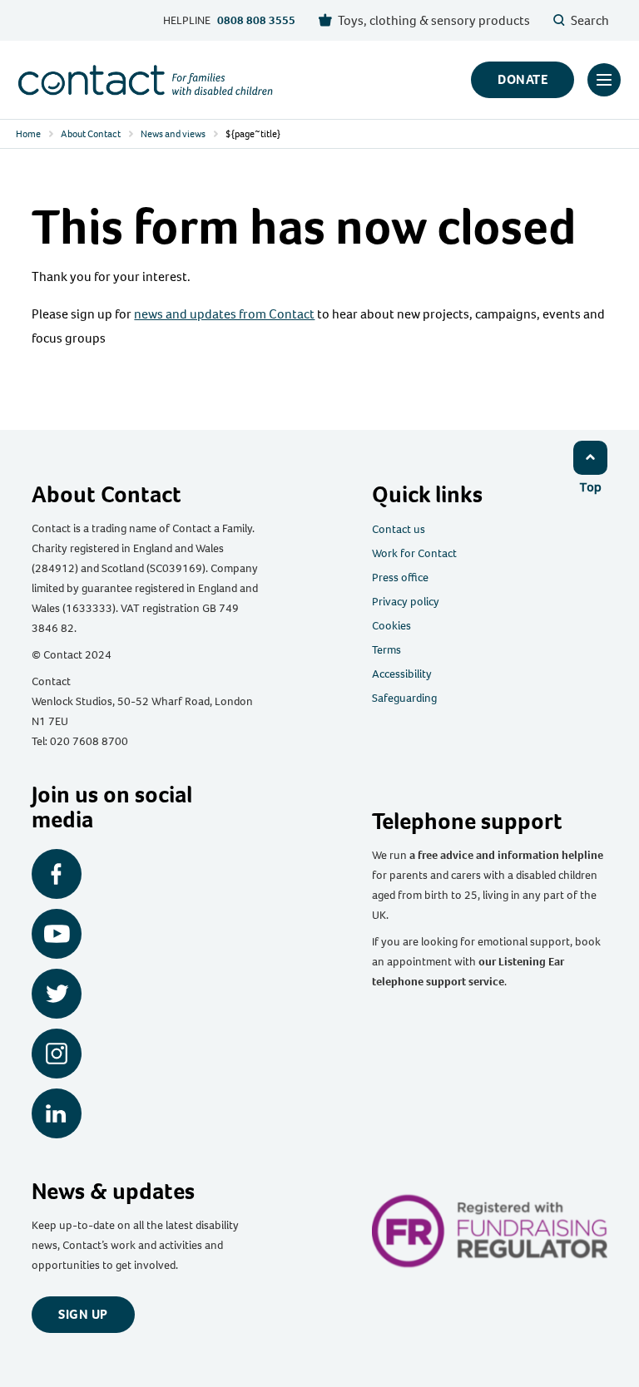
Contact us (398, 529)
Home (28, 134)
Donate (522, 79)
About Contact (91, 134)
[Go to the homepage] (145, 80)
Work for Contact (414, 553)
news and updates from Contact (224, 314)
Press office (400, 577)
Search (590, 20)
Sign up (83, 1314)
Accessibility (402, 674)
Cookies (391, 626)
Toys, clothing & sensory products (434, 20)
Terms (386, 650)
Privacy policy (405, 602)
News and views (173, 134)
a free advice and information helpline (506, 855)
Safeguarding (404, 698)
